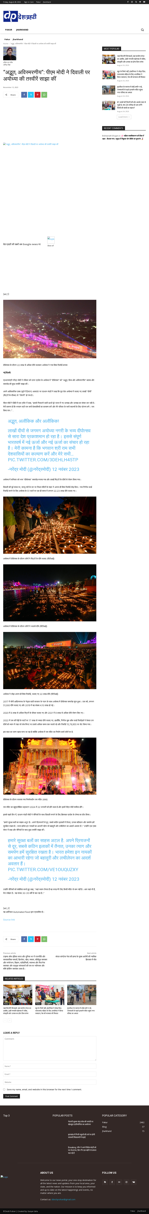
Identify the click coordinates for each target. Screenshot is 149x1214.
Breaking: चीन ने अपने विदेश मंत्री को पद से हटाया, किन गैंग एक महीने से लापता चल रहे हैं (82, 1150)
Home (5, 43)
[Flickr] (119, 1182)
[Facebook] (128, 2)
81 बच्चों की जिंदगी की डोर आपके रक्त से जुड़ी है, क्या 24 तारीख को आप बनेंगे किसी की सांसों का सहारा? (131, 105)
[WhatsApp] (44, 95)
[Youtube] (144, 2)
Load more (123, 117)
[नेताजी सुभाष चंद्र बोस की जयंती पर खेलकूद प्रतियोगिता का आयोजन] (59, 1124)
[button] (142, 29)
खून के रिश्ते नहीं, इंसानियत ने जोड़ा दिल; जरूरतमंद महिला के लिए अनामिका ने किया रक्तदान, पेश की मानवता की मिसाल (49, 1010)
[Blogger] (105, 1182)
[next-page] (9, 1020)
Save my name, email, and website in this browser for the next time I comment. (44, 1089)
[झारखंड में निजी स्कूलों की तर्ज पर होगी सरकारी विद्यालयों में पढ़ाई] (59, 1137)
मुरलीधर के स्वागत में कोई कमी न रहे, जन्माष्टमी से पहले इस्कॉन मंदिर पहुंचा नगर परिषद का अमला (81, 1010)
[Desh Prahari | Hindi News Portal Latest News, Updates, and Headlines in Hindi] (20, 16)
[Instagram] (132, 2)
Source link (9, 919)
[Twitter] (136, 2)
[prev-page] (5, 1020)
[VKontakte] (133, 1182)
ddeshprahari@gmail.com (63, 1199)
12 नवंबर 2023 (65, 469)
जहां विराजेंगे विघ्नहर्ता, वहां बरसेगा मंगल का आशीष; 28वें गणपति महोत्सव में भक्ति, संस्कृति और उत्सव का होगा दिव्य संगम (17, 1010)
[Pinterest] (37, 95)
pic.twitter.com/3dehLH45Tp (43, 459)
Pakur (6, 1004)
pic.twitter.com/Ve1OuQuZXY (43, 869)
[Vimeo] (140, 2)
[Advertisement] (49, 122)
